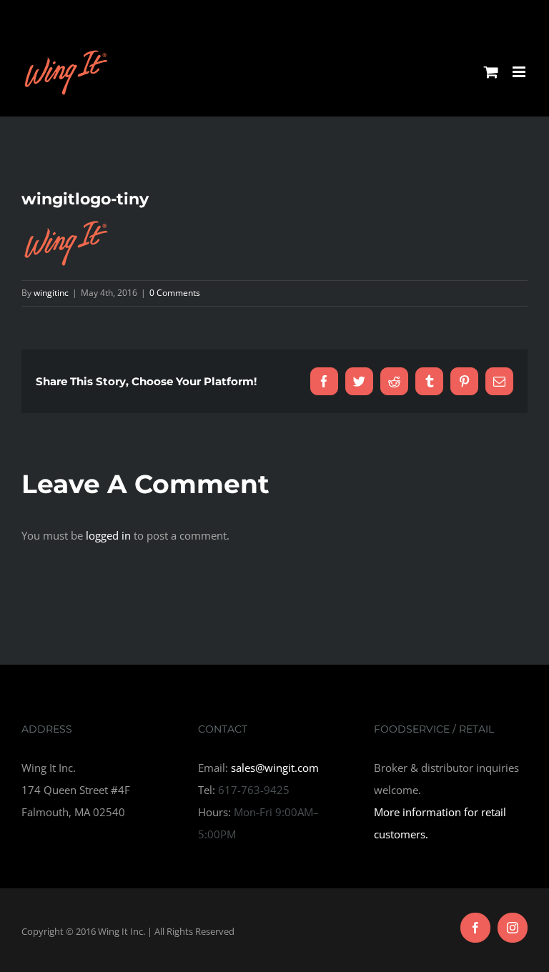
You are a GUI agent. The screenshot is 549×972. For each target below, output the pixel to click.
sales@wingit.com (275, 767)
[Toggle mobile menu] (520, 71)
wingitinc (51, 293)
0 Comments (174, 293)
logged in (108, 535)
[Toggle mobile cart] (491, 71)
